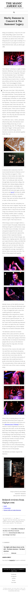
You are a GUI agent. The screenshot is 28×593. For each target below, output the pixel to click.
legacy (13, 521)
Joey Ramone (21, 520)
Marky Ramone (20, 521)
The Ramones (18, 523)
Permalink (13, 553)
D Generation (7, 508)
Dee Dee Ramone (12, 520)
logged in (12, 560)
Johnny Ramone (7, 521)
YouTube (13, 582)
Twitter (14, 578)
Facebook (13, 574)
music (4, 523)
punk (7, 523)
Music (17, 518)
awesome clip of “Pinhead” (12, 424)
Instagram (13, 576)
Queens (11, 523)
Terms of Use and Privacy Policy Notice (16, 590)
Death (5, 506)
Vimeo (13, 580)
